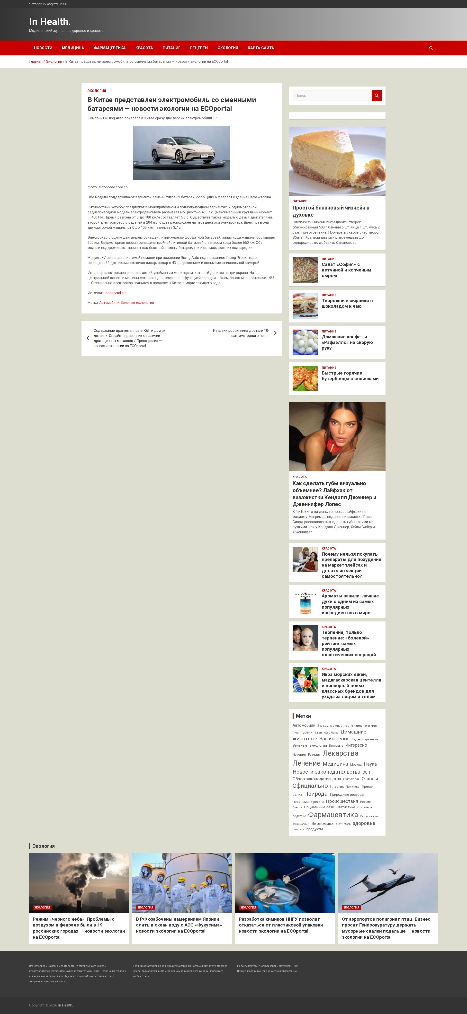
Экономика (322, 823)
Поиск (377, 95)
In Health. (50, 21)
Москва (356, 764)
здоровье (364, 823)
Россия (365, 802)
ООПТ (367, 772)
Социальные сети (319, 807)
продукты (314, 829)
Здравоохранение (365, 739)
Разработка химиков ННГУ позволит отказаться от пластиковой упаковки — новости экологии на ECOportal (283, 925)
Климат (314, 754)
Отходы (370, 778)
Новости (43, 48)
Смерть (297, 807)
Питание (171, 48)
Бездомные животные (333, 725)
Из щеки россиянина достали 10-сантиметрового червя (241, 333)
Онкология (351, 779)
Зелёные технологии (137, 303)
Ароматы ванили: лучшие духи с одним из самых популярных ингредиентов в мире (350, 604)
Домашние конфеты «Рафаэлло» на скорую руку (347, 342)
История (299, 754)
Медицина (73, 48)
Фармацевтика (110, 48)
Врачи (308, 732)
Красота (144, 48)
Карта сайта (261, 48)
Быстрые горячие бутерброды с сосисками (350, 375)
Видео (356, 726)
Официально (310, 785)
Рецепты (199, 48)
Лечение (307, 763)
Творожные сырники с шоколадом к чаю (347, 303)
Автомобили (109, 303)
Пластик (337, 787)
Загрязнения (334, 739)
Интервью (336, 745)
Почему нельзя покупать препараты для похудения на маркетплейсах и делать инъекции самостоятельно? (351, 565)
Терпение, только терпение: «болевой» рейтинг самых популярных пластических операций (349, 643)
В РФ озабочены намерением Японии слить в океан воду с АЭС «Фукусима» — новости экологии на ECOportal (181, 925)
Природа (316, 794)
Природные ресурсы (347, 795)
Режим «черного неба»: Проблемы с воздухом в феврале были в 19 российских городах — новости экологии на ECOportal (79, 928)
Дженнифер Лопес (326, 732)
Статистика (345, 807)
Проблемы (301, 802)
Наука (370, 764)
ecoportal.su (116, 293)
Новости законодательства (326, 772)
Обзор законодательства (317, 778)
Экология (228, 48)
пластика (298, 829)
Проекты (317, 802)
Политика (352, 786)
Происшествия (342, 801)
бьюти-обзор (343, 824)
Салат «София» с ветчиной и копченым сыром (346, 270)
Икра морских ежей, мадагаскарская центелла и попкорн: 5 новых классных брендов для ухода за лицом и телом (351, 685)
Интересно (356, 745)
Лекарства (341, 753)
